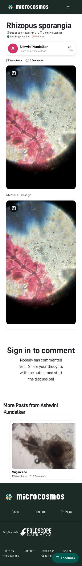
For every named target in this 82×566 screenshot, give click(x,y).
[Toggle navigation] (68, 7)
